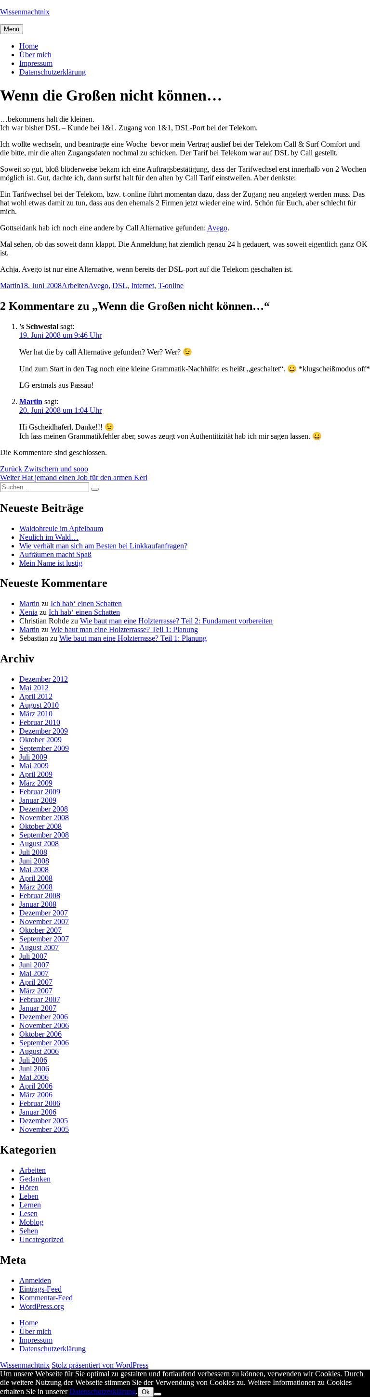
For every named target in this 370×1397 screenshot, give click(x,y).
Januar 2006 (37, 1112)
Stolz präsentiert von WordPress (100, 1365)
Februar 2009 (39, 791)
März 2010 (36, 714)
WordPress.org (41, 1306)
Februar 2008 (39, 895)
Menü (11, 29)
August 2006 (39, 1051)
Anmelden (35, 1280)
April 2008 (36, 878)
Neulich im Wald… (49, 537)
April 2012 (36, 696)
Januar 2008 (37, 904)
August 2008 (39, 843)
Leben (29, 1196)
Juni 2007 (34, 965)
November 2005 (44, 1129)
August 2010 (39, 705)
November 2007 (44, 921)
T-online (171, 285)
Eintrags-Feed (40, 1289)
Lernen (30, 1205)
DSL (119, 285)
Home (28, 46)
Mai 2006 (34, 1077)
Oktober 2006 (40, 1034)
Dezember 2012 (43, 679)
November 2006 (44, 1025)
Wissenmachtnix (25, 12)
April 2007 (36, 982)
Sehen (28, 1231)
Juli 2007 (33, 956)
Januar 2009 (37, 800)
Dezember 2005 (43, 1121)
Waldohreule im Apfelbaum (61, 528)
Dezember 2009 (43, 731)
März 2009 (36, 783)
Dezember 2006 (43, 1017)
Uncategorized (41, 1239)
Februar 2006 (39, 1103)
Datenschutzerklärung (52, 72)
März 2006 (36, 1095)
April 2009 (36, 774)
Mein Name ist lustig (50, 563)
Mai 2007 (34, 973)
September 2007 (44, 939)
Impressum (36, 63)
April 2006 (36, 1086)
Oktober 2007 (40, 930)
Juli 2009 (33, 757)
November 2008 (44, 817)
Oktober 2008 (40, 826)
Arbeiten (75, 285)
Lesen (28, 1213)
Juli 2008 (33, 852)
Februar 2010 (39, 722)
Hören (29, 1187)
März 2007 (36, 991)
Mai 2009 (34, 766)
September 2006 (44, 1043)
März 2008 (36, 887)
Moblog (31, 1222)
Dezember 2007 (43, 913)
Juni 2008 (34, 861)
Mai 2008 (34, 869)
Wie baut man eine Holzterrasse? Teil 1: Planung (124, 629)
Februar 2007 (39, 999)
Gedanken (35, 1179)
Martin (10, 285)
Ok (146, 1392)
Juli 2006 (33, 1060)
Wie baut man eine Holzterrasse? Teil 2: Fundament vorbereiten (176, 621)
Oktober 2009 (40, 740)
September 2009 (44, 748)
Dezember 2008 (43, 809)
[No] (157, 1394)
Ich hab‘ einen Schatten (86, 603)
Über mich (35, 55)
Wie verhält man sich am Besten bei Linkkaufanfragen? (103, 546)
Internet (142, 285)
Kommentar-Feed (46, 1298)
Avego (217, 228)
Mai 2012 (34, 688)
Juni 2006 (34, 1069)
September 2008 (44, 835)
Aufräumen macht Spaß (55, 554)
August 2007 (39, 947)
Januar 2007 (37, 1008)
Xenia (28, 612)
